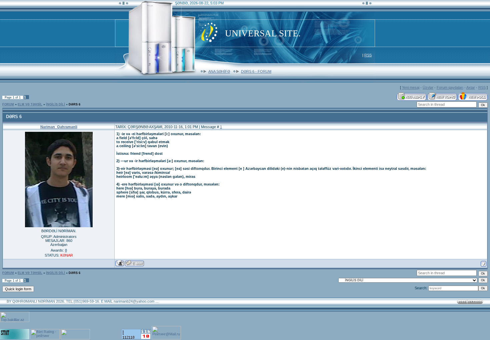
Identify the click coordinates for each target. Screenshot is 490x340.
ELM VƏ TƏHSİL (30, 104)
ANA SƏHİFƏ (219, 71)
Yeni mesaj (410, 87)
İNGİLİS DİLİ (55, 104)
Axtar (470, 87)
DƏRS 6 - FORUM (256, 71)
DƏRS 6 (74, 104)
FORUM (8, 104)
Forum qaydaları (450, 87)
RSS (368, 55)
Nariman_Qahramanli (58, 127)
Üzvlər (428, 87)
